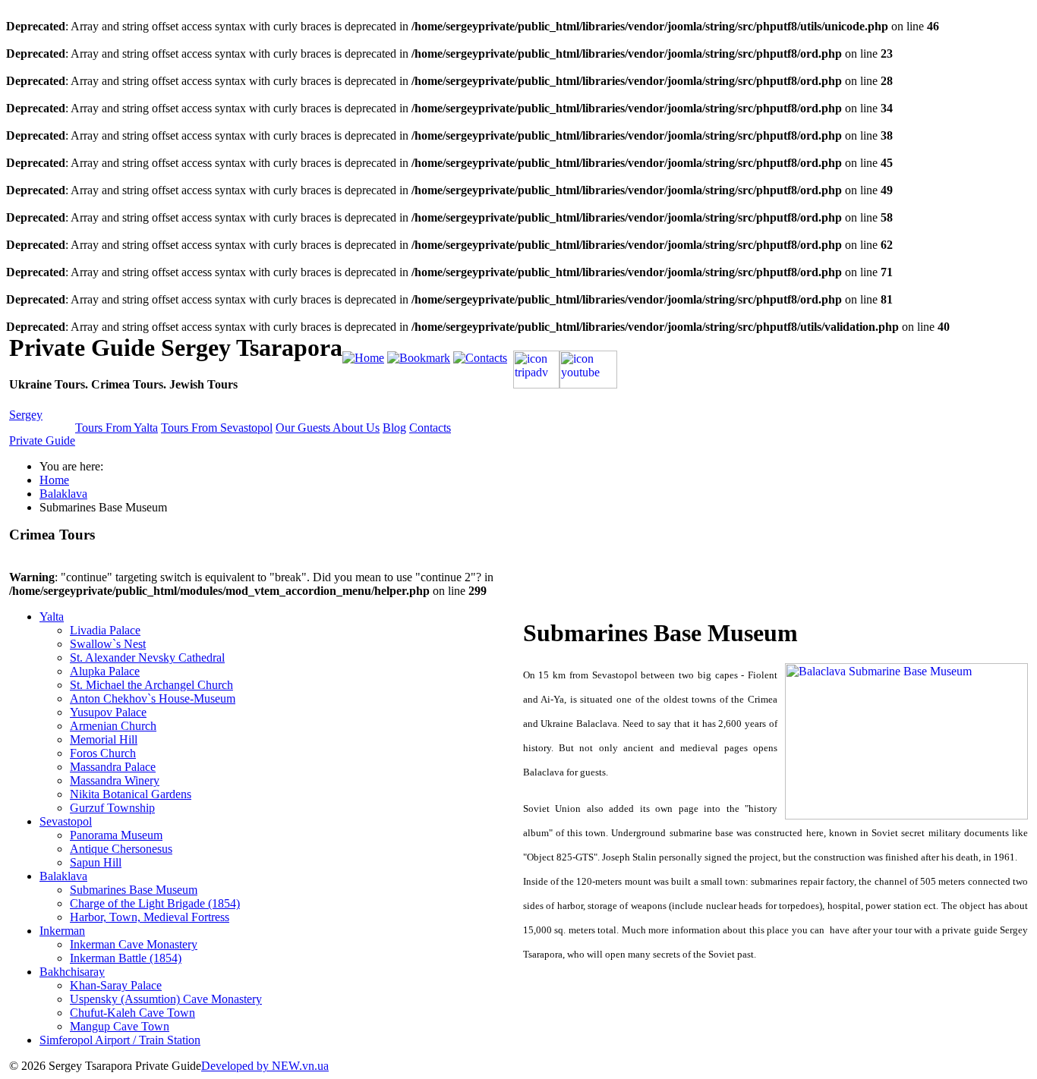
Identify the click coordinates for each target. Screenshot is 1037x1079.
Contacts (430, 427)
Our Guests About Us (328, 427)
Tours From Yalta (116, 427)
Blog (394, 427)
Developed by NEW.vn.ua (265, 1065)
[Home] (363, 357)
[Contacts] (480, 357)
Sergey (26, 414)
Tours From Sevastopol (217, 427)
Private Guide (42, 440)
